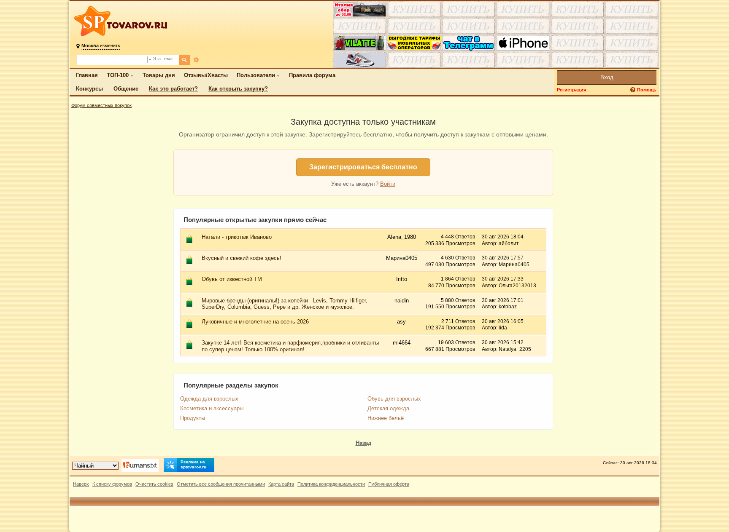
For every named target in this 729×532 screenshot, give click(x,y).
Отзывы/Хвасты (206, 75)
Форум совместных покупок (101, 105)
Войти (387, 184)
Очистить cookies (154, 484)
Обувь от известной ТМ (232, 279)
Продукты (192, 418)
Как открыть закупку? (238, 89)
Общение (125, 89)
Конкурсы (89, 89)
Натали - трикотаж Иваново (237, 237)
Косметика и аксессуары (211, 408)
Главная (87, 75)
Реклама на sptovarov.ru (193, 464)
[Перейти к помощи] (633, 90)
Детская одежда (388, 408)
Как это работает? (173, 89)
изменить (100, 45)
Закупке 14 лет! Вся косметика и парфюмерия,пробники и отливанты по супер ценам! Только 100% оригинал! (290, 346)
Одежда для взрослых (209, 399)
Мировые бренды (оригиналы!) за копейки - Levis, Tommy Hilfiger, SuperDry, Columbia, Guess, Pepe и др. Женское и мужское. (284, 303)
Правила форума (312, 75)
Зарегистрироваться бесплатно (363, 167)
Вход (606, 77)
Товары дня (159, 75)
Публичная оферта (388, 484)
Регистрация (571, 89)
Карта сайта (281, 484)
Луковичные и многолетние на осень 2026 (255, 321)
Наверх (81, 484)
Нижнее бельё (385, 418)
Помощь (646, 89)
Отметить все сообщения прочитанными (221, 484)
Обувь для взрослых (394, 399)
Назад (363, 443)
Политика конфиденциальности (331, 484)
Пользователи (256, 75)
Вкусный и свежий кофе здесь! (241, 258)
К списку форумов (112, 484)
